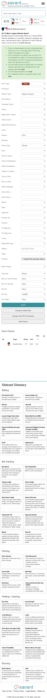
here (23, 69)
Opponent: (5, 212)
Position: (5, 223)
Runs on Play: (6, 181)
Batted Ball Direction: (9, 125)
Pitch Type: (6, 83)
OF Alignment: (7, 233)
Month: (4, 202)
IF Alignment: (6, 228)
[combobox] (23, 13)
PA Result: (5, 89)
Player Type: (6, 145)
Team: (4, 207)
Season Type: (6, 94)
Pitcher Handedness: (9, 161)
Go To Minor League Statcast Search (15, 33)
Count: (4, 130)
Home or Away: (7, 156)
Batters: (4, 248)
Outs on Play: (6, 176)
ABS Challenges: (7, 187)
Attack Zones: (6, 119)
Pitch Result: (6, 99)
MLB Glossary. (26, 43)
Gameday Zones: (8, 104)
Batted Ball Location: (9, 114)
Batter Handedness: (8, 166)
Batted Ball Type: (8, 243)
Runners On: (6, 217)
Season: (4, 135)
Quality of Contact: (8, 171)
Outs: (3, 150)
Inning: (4, 238)
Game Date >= (7, 192)
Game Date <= (7, 197)
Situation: (5, 140)
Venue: (4, 109)
